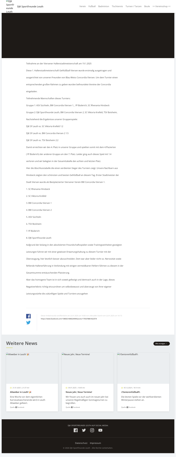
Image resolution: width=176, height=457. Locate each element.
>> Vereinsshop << (161, 6)
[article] (32, 382)
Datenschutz (81, 443)
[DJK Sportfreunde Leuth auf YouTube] (100, 430)
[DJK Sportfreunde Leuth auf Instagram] (92, 430)
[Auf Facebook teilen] (28, 316)
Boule (147, 6)
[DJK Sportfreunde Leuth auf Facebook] (76, 430)
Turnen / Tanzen (134, 6)
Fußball (92, 6)
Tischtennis (117, 6)
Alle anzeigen (160, 343)
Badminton (103, 6)
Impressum (95, 443)
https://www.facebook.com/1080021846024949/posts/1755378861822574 (69, 319)
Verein (82, 6)
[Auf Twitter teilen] (28, 323)
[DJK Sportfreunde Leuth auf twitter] (84, 430)
